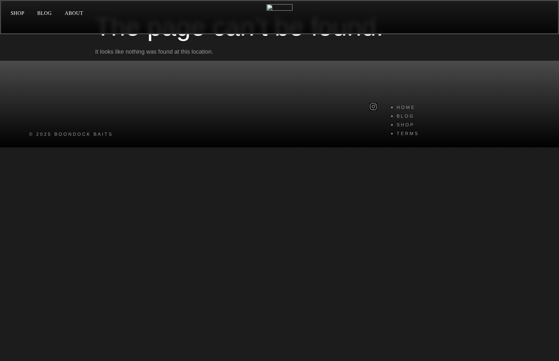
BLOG (44, 13)
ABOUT (74, 13)
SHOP (17, 13)
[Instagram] (373, 107)
